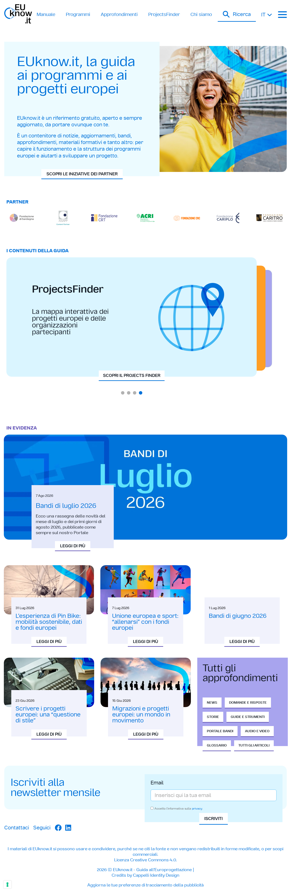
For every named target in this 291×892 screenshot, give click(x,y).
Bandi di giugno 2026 (238, 616)
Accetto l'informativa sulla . (178, 808)
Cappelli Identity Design (156, 875)
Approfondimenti (119, 14)
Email (157, 783)
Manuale (46, 14)
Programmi (78, 14)
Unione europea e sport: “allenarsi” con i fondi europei (145, 622)
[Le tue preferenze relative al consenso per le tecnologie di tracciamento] (7, 884)
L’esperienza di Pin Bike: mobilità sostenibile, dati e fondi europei (49, 622)
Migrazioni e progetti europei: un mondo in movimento (141, 714)
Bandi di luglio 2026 (66, 505)
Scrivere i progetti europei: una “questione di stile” (48, 714)
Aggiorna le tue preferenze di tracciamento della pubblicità (145, 885)
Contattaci (16, 827)
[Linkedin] (68, 827)
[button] (237, 14)
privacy (197, 808)
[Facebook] (58, 827)
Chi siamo (201, 14)
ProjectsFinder (164, 14)
